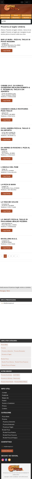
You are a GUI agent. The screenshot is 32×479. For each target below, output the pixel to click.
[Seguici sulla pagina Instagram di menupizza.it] (2, 459)
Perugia (2, 291)
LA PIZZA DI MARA (8, 184)
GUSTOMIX (16, 375)
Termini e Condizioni (8, 403)
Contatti (4, 392)
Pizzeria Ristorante (26, 15)
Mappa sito (5, 398)
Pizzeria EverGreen (6, 375)
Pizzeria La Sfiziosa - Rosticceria (10, 378)
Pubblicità (5, 395)
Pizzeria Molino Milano (21, 381)
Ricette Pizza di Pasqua (8, 365)
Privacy (4, 406)
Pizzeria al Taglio (5, 17)
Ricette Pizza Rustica (8, 362)
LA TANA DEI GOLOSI (9, 202)
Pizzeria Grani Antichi (7, 381)
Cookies (4, 408)
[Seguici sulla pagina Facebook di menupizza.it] (6, 459)
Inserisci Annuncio (7, 451)
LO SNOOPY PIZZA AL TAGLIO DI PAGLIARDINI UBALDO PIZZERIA (14, 220)
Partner (4, 400)
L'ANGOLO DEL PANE (9, 167)
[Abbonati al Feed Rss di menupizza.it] (9, 459)
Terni (8, 291)
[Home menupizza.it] (15, 7)
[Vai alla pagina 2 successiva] (17, 256)
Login (26, 2)
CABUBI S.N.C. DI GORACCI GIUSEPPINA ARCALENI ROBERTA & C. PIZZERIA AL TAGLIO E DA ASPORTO (15, 88)
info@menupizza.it (8, 303)
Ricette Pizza (16, 17)
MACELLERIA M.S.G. (9, 239)
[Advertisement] (16, 68)
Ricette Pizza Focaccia (21, 362)
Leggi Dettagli (6, 50)
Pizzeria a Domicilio (5, 15)
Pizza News (26, 17)
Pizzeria (16, 15)
